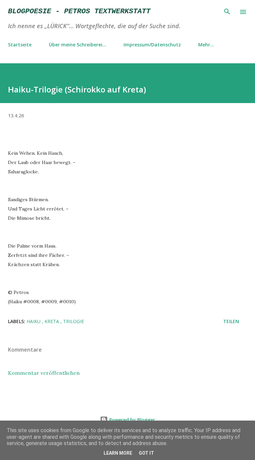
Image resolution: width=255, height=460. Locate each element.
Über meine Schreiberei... (77, 44)
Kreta (52, 321)
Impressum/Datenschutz (152, 44)
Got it (146, 453)
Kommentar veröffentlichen (44, 373)
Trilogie (73, 321)
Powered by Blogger (131, 420)
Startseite (20, 44)
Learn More (118, 453)
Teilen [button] (231, 321)
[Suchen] (227, 12)
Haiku (34, 321)
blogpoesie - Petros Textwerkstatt (79, 11)
